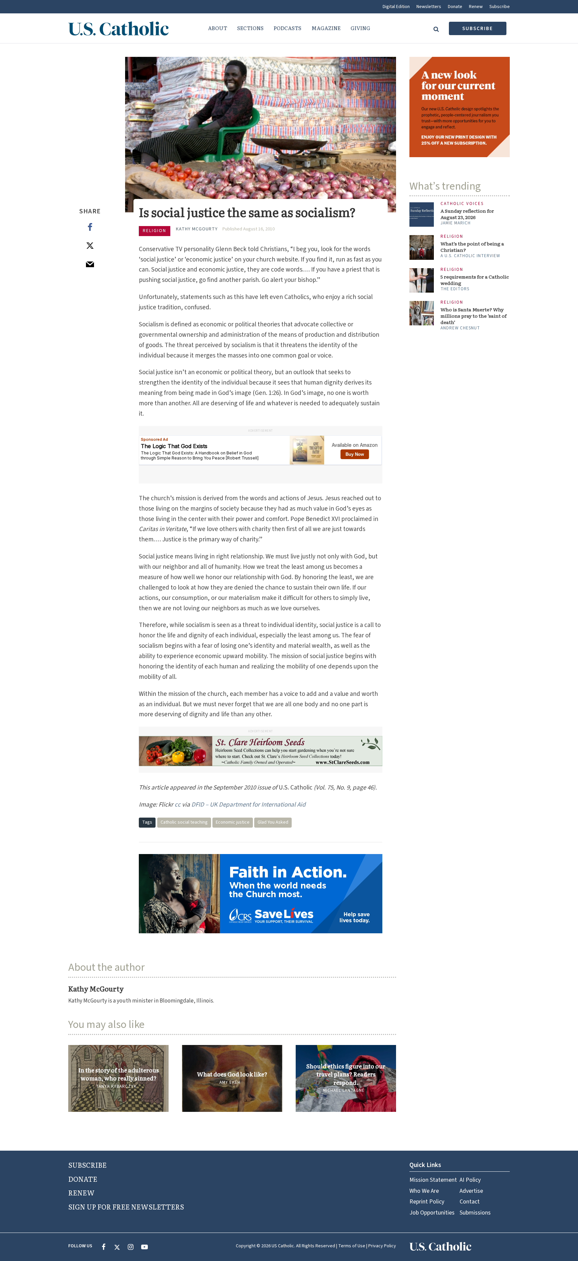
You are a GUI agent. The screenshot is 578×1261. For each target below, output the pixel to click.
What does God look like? (232, 1074)
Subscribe (499, 6)
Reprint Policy (426, 1201)
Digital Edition (396, 6)
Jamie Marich (456, 223)
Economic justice (233, 822)
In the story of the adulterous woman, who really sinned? (118, 1074)
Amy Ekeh (229, 1082)
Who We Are (424, 1191)
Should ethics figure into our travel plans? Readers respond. (345, 1074)
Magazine (326, 28)
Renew (476, 6)
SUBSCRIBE (87, 1165)
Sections (250, 28)
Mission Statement (433, 1180)
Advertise (471, 1191)
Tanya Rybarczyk (116, 1086)
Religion (154, 230)
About (217, 28)
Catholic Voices (462, 204)
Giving (360, 28)
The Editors (455, 289)
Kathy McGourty (197, 229)
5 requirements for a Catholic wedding (475, 280)
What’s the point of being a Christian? (472, 246)
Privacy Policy (382, 1246)
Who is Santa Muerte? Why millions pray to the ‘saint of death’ (473, 315)
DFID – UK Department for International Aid (248, 804)
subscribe (477, 28)
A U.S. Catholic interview (470, 256)
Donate (455, 6)
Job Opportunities (432, 1213)
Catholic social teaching (184, 822)
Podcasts (287, 28)
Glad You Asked (273, 822)
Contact (470, 1201)
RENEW (81, 1192)
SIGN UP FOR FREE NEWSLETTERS (126, 1206)
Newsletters (428, 6)
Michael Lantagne (344, 1090)
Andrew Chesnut (460, 328)
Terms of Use (351, 1246)
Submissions (475, 1213)
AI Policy (470, 1180)
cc (178, 804)
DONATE (82, 1179)
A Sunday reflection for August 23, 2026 (467, 214)
